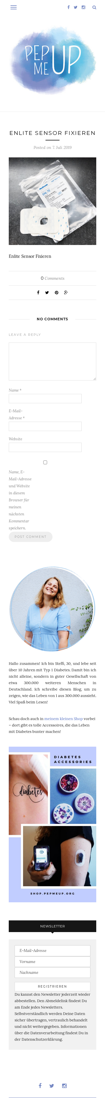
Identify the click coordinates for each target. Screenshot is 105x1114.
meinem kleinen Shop (63, 718)
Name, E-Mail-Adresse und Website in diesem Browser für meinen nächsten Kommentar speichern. (20, 500)
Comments (52, 278)
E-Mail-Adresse (17, 414)
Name (15, 390)
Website (15, 439)
